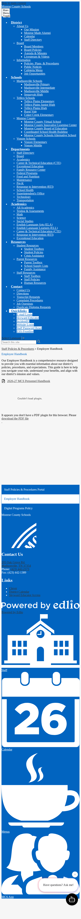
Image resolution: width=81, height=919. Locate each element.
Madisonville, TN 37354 (16, 564)
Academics (23, 159)
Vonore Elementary (35, 142)
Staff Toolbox (32, 276)
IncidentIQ (23, 321)
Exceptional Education (30, 166)
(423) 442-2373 (20, 569)
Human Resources (35, 282)
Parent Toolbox (33, 262)
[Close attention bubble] (75, 875)
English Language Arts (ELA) (35, 224)
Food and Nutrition (28, 176)
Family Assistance (35, 269)
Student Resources (28, 245)
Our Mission (31, 29)
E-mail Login (24, 314)
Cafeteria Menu (33, 70)
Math (20, 214)
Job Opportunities (34, 73)
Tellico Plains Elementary (39, 101)
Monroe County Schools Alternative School (50, 135)
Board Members (33, 46)
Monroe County (26, 118)
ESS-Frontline (25, 331)
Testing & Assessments (30, 211)
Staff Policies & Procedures (18, 348)
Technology (24, 196)
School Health (25, 190)
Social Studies (25, 221)
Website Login (25, 324)
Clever (13, 588)
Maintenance (24, 180)
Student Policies (33, 252)
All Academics (25, 207)
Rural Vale (30, 111)
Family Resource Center (31, 169)
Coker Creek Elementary (39, 114)
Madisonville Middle (36, 91)
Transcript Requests (28, 297)
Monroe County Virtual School (42, 121)
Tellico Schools (26, 98)
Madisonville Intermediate (39, 87)
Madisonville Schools (29, 81)
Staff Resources (26, 272)
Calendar (29, 36)
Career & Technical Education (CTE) (39, 163)
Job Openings (25, 303)
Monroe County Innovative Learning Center (50, 125)
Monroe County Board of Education (45, 128)
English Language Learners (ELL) (37, 228)
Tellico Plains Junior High (39, 104)
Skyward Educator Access (24, 595)
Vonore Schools (26, 138)
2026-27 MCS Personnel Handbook (28, 381)
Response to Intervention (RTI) (35, 186)
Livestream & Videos (36, 56)
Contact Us (23, 290)
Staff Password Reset (29, 328)
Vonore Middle (33, 145)
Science (21, 217)
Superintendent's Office (30, 193)
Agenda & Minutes (35, 53)
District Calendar (19, 591)
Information (24, 60)
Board (20, 43)
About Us (22, 26)
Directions (23, 293)
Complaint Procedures (30, 300)
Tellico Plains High (35, 108)
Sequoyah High (33, 94)
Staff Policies (32, 279)
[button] (16, 22)
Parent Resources (27, 259)
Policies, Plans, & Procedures (41, 63)
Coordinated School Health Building (46, 131)
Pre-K (20, 183)
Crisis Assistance (34, 255)
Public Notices (32, 66)
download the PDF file (15, 418)
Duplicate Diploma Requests (34, 307)
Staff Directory (33, 39)
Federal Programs (27, 173)
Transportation (25, 200)
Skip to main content (14, 3)
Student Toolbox (34, 248)
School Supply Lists (36, 265)
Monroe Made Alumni (37, 32)
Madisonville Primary (37, 84)
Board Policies (32, 49)
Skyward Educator (28, 317)
